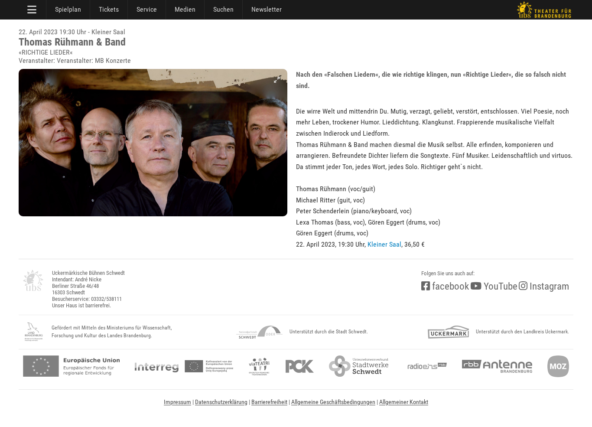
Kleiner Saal (384, 244)
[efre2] (71, 366)
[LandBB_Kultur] (34, 332)
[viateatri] (259, 366)
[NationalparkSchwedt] (259, 332)
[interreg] (184, 366)
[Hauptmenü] (32, 9)
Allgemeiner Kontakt (403, 401)
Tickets (109, 9)
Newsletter (266, 9)
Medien (185, 9)
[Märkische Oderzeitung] (558, 366)
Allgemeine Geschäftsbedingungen (333, 401)
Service (147, 9)
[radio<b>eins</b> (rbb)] (425, 366)
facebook (449, 286)
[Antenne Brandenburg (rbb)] (497, 366)
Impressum (177, 401)
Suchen (223, 9)
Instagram (548, 286)
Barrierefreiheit (269, 401)
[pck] (300, 366)
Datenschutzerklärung (221, 401)
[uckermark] (448, 332)
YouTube (499, 286)
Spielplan (68, 9)
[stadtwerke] (359, 366)
